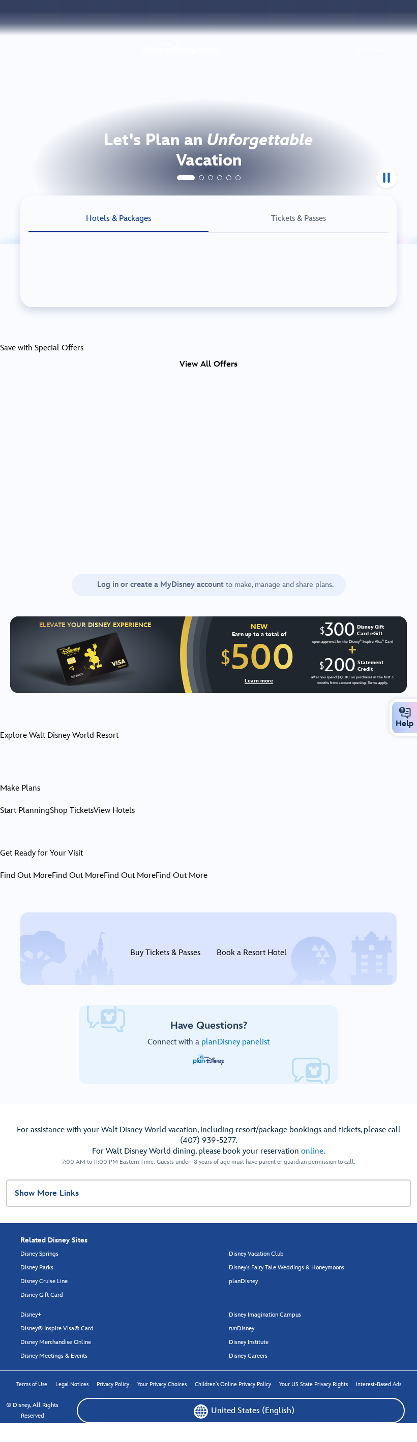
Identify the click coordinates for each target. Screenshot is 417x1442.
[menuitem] (405, 713)
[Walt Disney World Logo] (182, 50)
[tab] (186, 177)
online (312, 1151)
